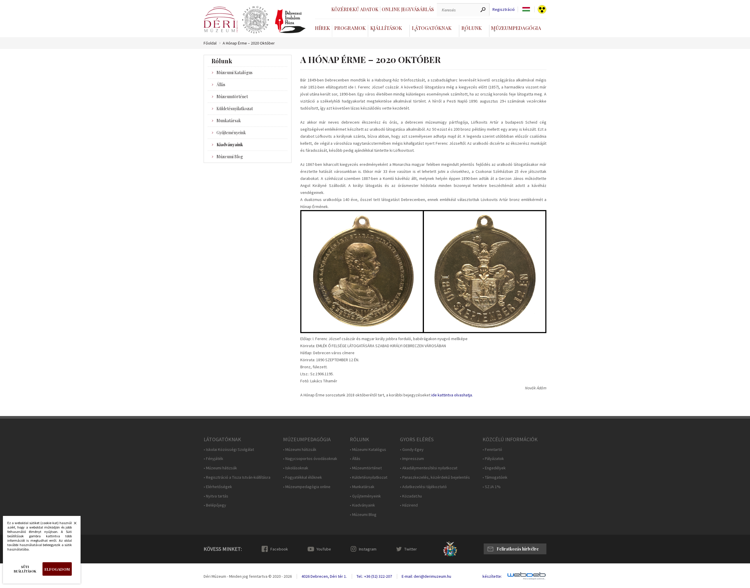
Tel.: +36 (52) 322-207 (374, 576)
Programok (350, 28)
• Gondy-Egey (412, 449)
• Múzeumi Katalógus (368, 449)
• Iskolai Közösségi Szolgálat (229, 449)
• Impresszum (412, 458)
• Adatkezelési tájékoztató (423, 486)
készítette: (492, 576)
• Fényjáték (213, 458)
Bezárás (72, 525)
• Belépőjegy (215, 505)
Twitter (410, 549)
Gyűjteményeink (231, 132)
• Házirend (409, 505)
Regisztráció (503, 9)
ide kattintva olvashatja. (452, 395)
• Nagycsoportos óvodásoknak (310, 458)
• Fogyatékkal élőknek (302, 477)
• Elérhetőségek (218, 486)
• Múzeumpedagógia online (306, 486)
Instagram (367, 549)
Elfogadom (57, 569)
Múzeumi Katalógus (235, 72)
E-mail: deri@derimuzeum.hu (426, 576)
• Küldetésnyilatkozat (368, 477)
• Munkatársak (362, 486)
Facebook (279, 549)
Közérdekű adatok (355, 9)
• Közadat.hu (411, 496)
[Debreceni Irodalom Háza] (290, 21)
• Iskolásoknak (295, 468)
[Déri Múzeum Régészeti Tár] (255, 20)
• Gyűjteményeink (365, 496)
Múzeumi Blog (230, 156)
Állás (221, 84)
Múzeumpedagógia (516, 28)
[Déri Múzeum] (221, 19)
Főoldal (210, 43)
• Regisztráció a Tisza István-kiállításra (237, 477)
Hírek (322, 28)
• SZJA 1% (492, 486)
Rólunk (471, 28)
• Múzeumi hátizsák (220, 468)
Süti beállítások (25, 569)
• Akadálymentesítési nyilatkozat (428, 468)
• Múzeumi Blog (363, 514)
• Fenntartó (492, 449)
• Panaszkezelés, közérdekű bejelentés (435, 477)
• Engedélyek (494, 468)
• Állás (355, 458)
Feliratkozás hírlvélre (518, 549)
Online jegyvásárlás (408, 9)
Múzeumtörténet (232, 96)
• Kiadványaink (362, 505)
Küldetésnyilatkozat (235, 108)
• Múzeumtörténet (366, 468)
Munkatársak (229, 120)
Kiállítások (386, 28)
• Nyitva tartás (216, 496)
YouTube (323, 549)
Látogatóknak (431, 28)
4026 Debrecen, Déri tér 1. (324, 576)
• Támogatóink (495, 477)
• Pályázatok (493, 458)
